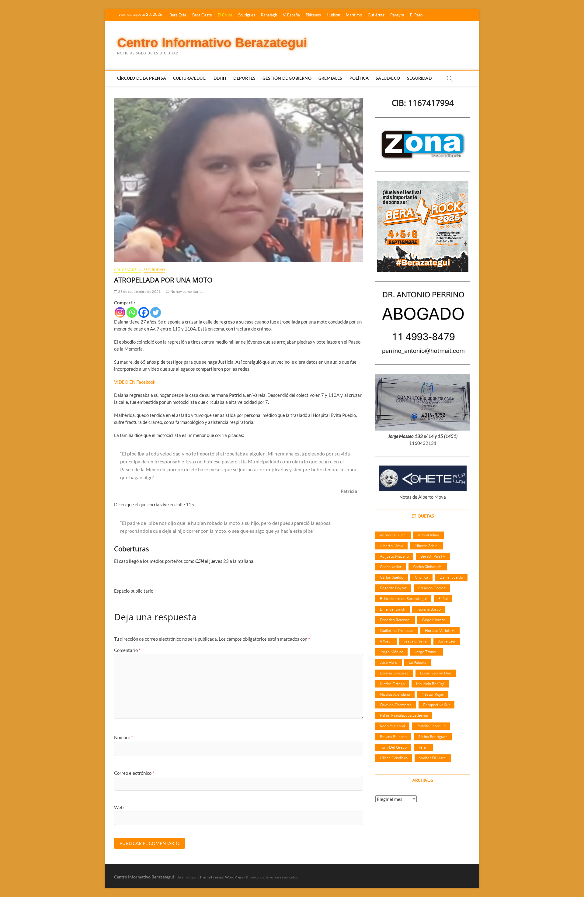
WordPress (234, 877)
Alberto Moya (391, 545)
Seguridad (419, 78)
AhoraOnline (428, 534)
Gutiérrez (376, 14)
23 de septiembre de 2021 (139, 291)
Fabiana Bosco (429, 609)
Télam (423, 747)
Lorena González (394, 672)
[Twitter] (155, 312)
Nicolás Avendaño (395, 694)
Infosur (386, 641)
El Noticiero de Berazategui (403, 598)
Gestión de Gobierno (286, 78)
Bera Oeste (202, 14)
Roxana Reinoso (393, 736)
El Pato (416, 14)
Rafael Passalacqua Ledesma (404, 715)
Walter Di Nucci (433, 757)
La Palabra (417, 662)
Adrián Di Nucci (393, 534)
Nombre (123, 737)
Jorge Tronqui (426, 651)
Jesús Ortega (415, 641)
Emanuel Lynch (392, 609)
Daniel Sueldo (451, 577)
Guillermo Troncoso (396, 630)
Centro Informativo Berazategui (212, 43)
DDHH (220, 78)
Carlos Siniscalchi (427, 566)
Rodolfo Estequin (431, 725)
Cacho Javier (390, 566)
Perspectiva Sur (436, 704)
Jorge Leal (447, 641)
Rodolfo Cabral (392, 725)
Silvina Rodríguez (432, 736)
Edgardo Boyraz (393, 587)
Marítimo (354, 14)
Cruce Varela (127, 269)
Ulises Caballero (394, 757)
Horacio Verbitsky (440, 630)
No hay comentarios (186, 291)
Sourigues (246, 14)
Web (118, 807)
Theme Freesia (211, 877)
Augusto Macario (394, 556)
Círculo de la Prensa (141, 78)
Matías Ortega (392, 683)
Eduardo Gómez (432, 587)
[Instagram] (120, 312)
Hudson (333, 14)
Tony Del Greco (393, 747)
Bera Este (177, 14)
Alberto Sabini (426, 545)
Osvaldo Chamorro (396, 704)
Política (359, 78)
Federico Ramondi (395, 619)
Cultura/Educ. (190, 78)
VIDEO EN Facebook (134, 382)
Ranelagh (269, 14)
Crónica (421, 577)
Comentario (127, 650)
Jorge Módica (391, 651)
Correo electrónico (134, 773)
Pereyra (397, 14)
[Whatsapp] (132, 312)
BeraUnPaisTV (432, 556)
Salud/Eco (388, 78)
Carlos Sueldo (391, 577)
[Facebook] (143, 312)
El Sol (443, 598)
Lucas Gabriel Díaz (436, 672)
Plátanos (313, 14)
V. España (291, 14)
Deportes (244, 78)
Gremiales (330, 78)
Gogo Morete (433, 619)
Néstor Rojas (433, 694)
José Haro (388, 662)
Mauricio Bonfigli (430, 683)
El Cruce (225, 14)
